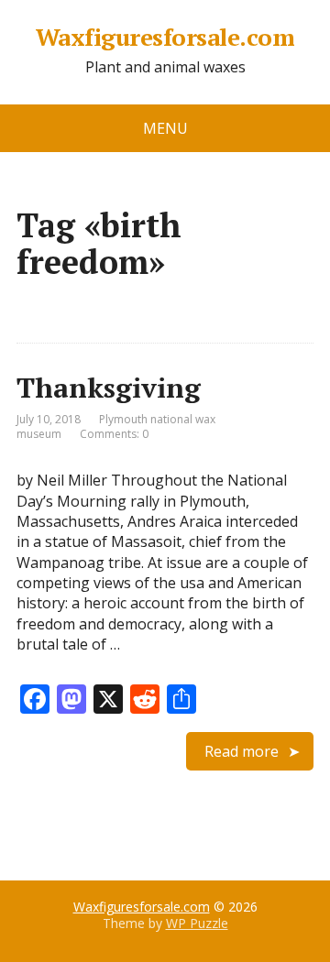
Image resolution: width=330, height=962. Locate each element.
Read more (241, 751)
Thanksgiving (108, 387)
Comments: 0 (114, 434)
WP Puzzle (197, 923)
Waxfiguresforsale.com (165, 37)
